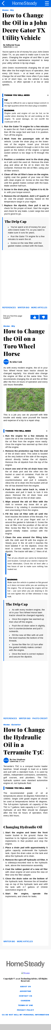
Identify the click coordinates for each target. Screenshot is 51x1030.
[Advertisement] (25, 279)
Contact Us (25, 996)
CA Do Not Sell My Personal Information (25, 1015)
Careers (25, 1001)
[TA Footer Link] (25, 973)
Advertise (25, 991)
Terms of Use (25, 1005)
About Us (25, 986)
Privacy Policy (25, 1010)
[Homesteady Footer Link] (25, 964)
